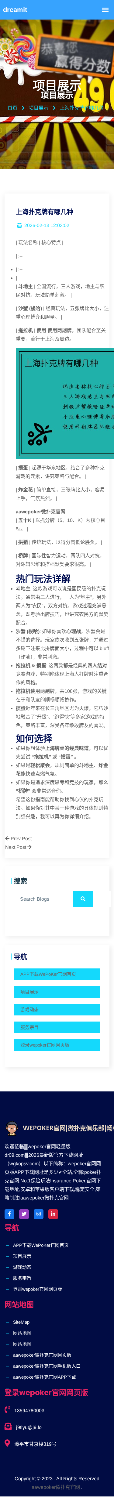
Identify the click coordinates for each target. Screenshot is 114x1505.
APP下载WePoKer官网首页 (48, 974)
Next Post (16, 847)
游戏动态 (29, 1009)
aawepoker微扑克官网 (56, 1487)
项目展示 (29, 991)
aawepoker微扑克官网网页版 (42, 1355)
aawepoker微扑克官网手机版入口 (47, 1366)
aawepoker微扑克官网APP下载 (44, 1377)
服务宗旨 (29, 1027)
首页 (12, 107)
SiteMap (21, 1322)
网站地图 (22, 1333)
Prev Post (20, 838)
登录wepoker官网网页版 (44, 1044)
